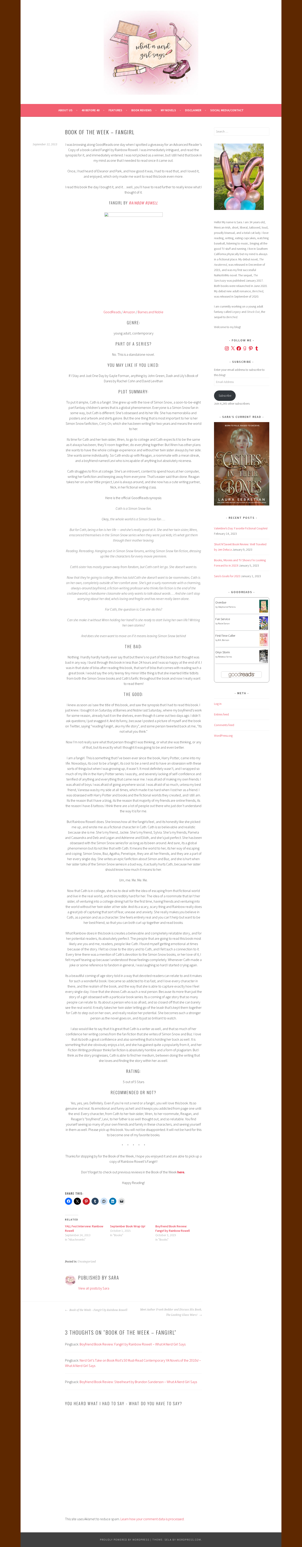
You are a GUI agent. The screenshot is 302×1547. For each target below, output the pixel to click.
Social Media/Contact (227, 110)
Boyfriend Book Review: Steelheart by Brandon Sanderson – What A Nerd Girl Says (138, 1382)
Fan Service (222, 619)
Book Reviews (141, 110)
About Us (65, 110)
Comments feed (224, 725)
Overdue (220, 602)
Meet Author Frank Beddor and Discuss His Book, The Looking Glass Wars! (171, 1312)
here (180, 1172)
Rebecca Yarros (225, 656)
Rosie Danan (224, 623)
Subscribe (225, 396)
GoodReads (112, 312)
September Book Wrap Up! (127, 1226)
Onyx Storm (222, 652)
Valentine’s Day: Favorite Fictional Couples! (241, 528)
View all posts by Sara (93, 1288)
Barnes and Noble (150, 312)
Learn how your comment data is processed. (152, 1519)
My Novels (168, 110)
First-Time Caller (225, 636)
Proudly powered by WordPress (124, 1539)
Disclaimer (193, 110)
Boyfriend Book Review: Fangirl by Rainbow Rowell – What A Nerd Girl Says (132, 1344)
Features (115, 110)
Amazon (129, 312)
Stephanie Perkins (227, 606)
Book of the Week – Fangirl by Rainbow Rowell (98, 1310)
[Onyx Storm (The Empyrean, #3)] (263, 662)
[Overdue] (263, 611)
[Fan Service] (263, 628)
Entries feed (221, 714)
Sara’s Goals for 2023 (227, 576)
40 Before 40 (90, 110)
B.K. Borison (223, 640)
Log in (218, 704)
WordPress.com (189, 1539)
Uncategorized (87, 1261)
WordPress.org (223, 736)
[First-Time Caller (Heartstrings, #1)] (263, 645)
